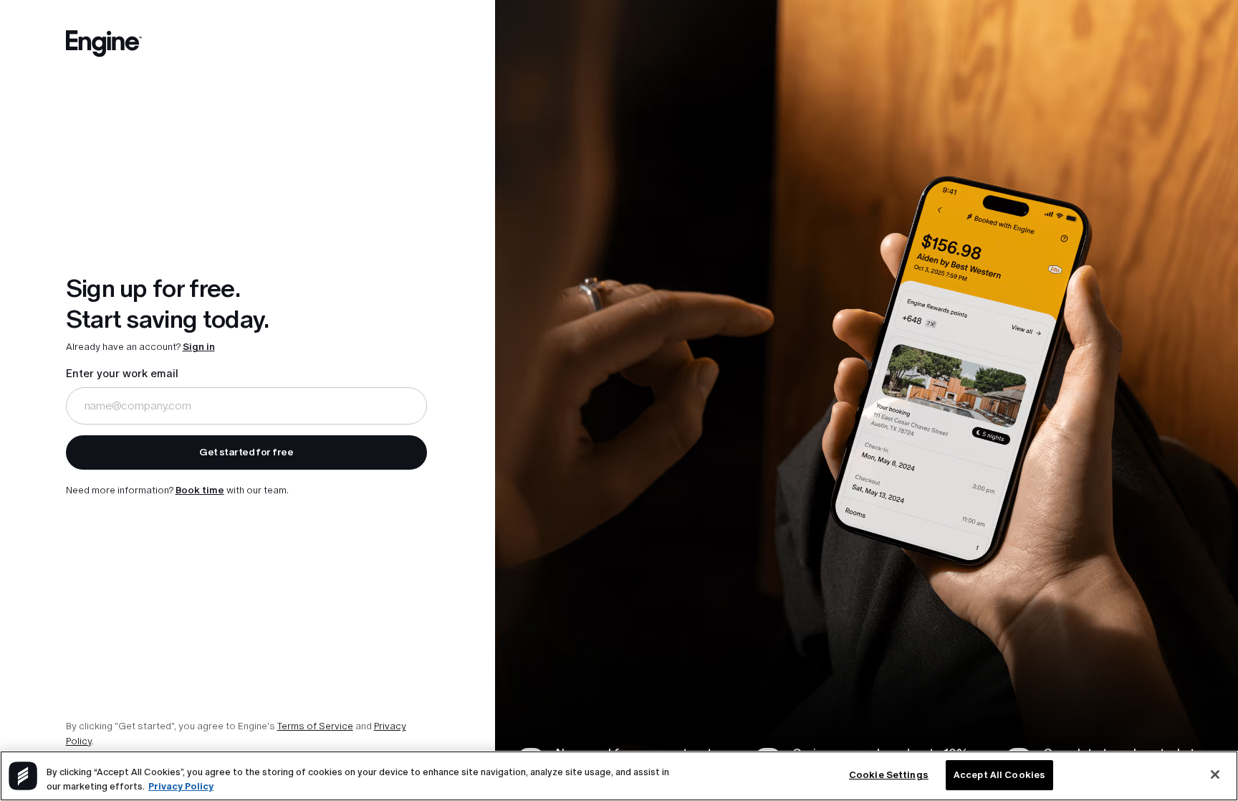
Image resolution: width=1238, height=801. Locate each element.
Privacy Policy (180, 786)
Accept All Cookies (999, 774)
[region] (619, 776)
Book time (200, 490)
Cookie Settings (889, 774)
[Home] (104, 46)
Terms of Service (315, 726)
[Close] (1215, 774)
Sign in (199, 346)
